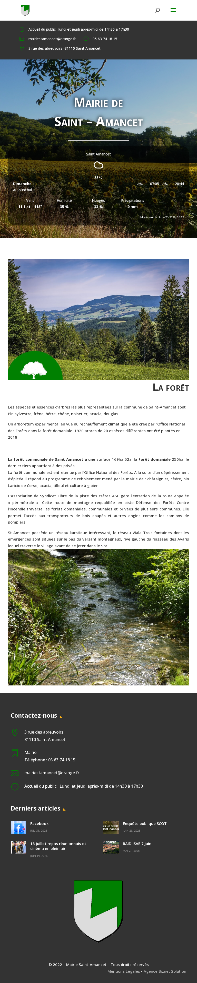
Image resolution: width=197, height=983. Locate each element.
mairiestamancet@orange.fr (52, 38)
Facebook (39, 823)
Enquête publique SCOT (145, 823)
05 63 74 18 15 (105, 38)
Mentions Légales (123, 971)
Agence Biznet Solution (165, 971)
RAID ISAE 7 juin (137, 843)
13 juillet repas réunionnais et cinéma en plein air (58, 846)
